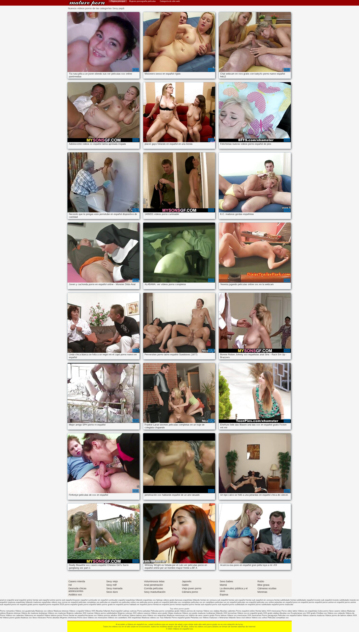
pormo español (315, 602)
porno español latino (92, 604)
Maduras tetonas (61, 611)
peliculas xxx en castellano (203, 602)
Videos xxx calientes (15, 615)
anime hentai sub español (38, 600)
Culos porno (323, 611)
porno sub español (220, 604)
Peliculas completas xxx (278, 617)
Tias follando (166, 617)
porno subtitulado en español (242, 604)
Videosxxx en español (34, 615)
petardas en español (283, 602)
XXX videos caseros (142, 613)
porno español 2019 (55, 604)
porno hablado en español (135, 604)
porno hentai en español (158, 604)
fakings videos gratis (165, 600)
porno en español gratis (21, 604)
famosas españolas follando (187, 600)
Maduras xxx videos (44, 611)
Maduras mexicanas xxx (177, 615)
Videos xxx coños (259, 617)
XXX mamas (88, 613)
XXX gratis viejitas (271, 613)
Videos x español (76, 611)
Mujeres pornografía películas (142, 1)
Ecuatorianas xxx (298, 613)
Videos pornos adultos (107, 615)
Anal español (116, 611)
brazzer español (80, 600)
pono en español (300, 602)
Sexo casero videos (338, 611)
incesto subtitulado (340, 600)
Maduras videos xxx (150, 617)
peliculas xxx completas (180, 602)
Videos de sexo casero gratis (201, 615)
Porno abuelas (53, 617)
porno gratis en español (112, 604)
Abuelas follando (103, 611)
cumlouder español (116, 600)
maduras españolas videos (45, 602)
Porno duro (82, 617)
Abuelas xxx (284, 613)
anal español (20, 600)
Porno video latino (289, 611)
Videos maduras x (211, 617)
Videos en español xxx (87, 3)
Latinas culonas (130, 611)
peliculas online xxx (130, 602)
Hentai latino (260, 611)
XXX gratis (311, 613)
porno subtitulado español (267, 604)
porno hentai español (179, 604)
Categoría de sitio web (170, 1)
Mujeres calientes (74, 613)
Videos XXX (90, 611)
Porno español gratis (181, 617)
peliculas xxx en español (226, 602)
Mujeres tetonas (13, 613)
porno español (39, 604)
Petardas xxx (197, 617)
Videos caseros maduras (314, 615)
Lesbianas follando (214, 613)
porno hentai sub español (200, 604)
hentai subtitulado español (302, 600)
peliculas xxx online (265, 602)
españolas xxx (149, 600)
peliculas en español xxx (111, 602)
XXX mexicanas (274, 611)
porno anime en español (333, 602)
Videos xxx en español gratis (250, 613)
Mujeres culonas (125, 613)
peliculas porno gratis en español (154, 602)
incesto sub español (323, 600)
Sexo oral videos (244, 617)
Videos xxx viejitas (211, 611)
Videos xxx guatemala (25, 611)
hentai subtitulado (282, 600)
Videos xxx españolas (307, 611)
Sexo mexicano (39, 617)
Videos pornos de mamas (191, 611)
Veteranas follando (227, 617)
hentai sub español (237, 600)
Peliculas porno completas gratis (165, 611)
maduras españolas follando (20, 602)
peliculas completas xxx (89, 602)
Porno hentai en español (74, 615)
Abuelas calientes (227, 611)
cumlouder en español (98, 600)
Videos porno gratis (11, 617)
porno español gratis (74, 604)
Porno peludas (143, 611)
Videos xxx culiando (336, 613)
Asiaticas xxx (26, 617)
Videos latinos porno (53, 615)
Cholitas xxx (321, 613)
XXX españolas (134, 617)
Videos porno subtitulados (105, 613)
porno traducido (286, 604)
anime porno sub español (61, 600)
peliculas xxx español (246, 602)
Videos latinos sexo (138, 615)
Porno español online (245, 611)
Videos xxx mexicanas (237, 615)
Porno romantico (7, 611)
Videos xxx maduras (57, 613)
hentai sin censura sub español (214, 600)
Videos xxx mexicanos (98, 617)
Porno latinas (221, 615)
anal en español (7, 600)
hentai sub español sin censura (260, 600)
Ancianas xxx (91, 615)
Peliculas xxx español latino (290, 615)
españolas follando (134, 600)
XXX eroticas (123, 615)
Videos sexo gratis (159, 613)
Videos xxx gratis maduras (194, 613)
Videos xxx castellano (117, 617)
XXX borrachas (230, 613)
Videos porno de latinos (335, 615)
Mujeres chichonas (68, 617)
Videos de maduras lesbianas (34, 613)
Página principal (118, 1)
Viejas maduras (175, 613)
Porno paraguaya (270, 615)
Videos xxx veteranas (156, 615)
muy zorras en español (68, 602)
